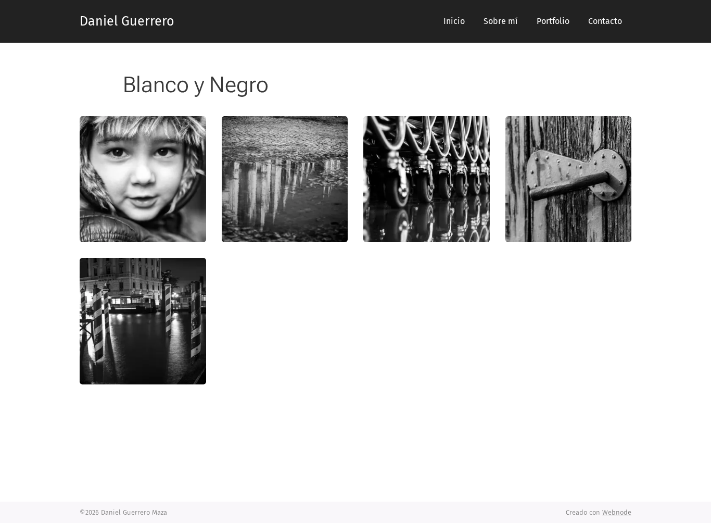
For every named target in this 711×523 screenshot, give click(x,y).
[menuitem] (454, 21)
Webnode (616, 512)
